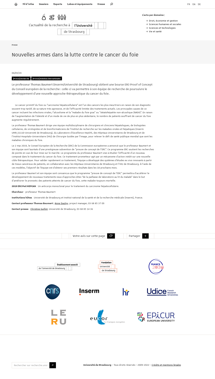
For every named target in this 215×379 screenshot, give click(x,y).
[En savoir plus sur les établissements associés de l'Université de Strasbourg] (58, 266)
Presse (101, 4)
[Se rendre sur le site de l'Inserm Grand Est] (89, 291)
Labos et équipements (79, 4)
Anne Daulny (61, 203)
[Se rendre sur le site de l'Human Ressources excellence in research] (126, 292)
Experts (57, 4)
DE (199, 4)
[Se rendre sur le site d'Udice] (162, 292)
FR (188, 4)
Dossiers (43, 4)
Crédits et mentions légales (166, 364)
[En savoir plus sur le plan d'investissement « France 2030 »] (156, 266)
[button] (112, 4)
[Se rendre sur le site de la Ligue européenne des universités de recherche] (58, 317)
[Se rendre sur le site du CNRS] (52, 291)
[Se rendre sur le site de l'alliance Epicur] (156, 317)
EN (193, 4)
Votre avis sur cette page (89, 236)
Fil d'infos (28, 4)
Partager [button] (134, 236)
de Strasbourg (74, 32)
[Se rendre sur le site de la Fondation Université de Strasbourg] (107, 266)
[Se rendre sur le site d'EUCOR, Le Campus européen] (107, 317)
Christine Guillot (39, 208)
